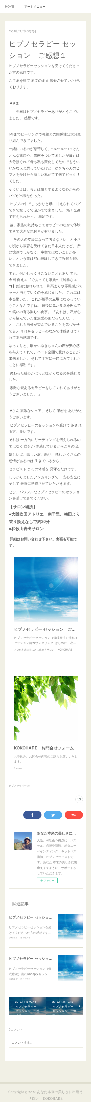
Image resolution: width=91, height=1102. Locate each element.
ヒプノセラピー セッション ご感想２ (39, 917)
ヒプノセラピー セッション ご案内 (37, 958)
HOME (9, 6)
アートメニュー (35, 6)
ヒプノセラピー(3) (19, 785)
